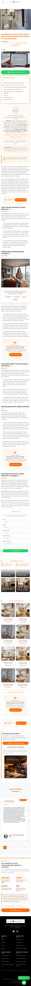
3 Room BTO (19, 939)
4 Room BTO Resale (21, 958)
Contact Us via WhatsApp (17, 72)
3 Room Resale (5, 955)
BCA (17, 149)
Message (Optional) (7, 541)
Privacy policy (14, 970)
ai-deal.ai (15, 143)
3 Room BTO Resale (21, 955)
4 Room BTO (19, 942)
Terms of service (24, 970)
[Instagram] (17, 931)
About (3, 939)
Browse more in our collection (15, 692)
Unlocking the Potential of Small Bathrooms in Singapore (14, 92)
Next (25, 847)
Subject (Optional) (6, 535)
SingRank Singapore (21, 42)
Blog (3, 945)
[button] (3, 1)
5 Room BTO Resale (21, 961)
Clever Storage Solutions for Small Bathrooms (14, 82)
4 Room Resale (5, 958)
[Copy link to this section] (10, 209)
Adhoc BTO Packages (21, 948)
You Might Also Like (8, 97)
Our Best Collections (8, 99)
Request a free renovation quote (15, 743)
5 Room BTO (19, 945)
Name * (4, 519)
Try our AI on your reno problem (15, 747)
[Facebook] (13, 931)
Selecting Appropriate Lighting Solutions (13, 89)
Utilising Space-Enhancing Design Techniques (14, 85)
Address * (5, 524)
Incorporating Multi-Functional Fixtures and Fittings (15, 87)
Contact (3, 948)
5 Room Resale (5, 961)
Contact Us (6, 95)
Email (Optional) (6, 530)
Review (3, 942)
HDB (14, 149)
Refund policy (6, 970)
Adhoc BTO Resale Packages (21, 965)
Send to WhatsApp (15, 550)
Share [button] (4, 49)
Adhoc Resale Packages (8, 964)
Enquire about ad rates (15, 910)
